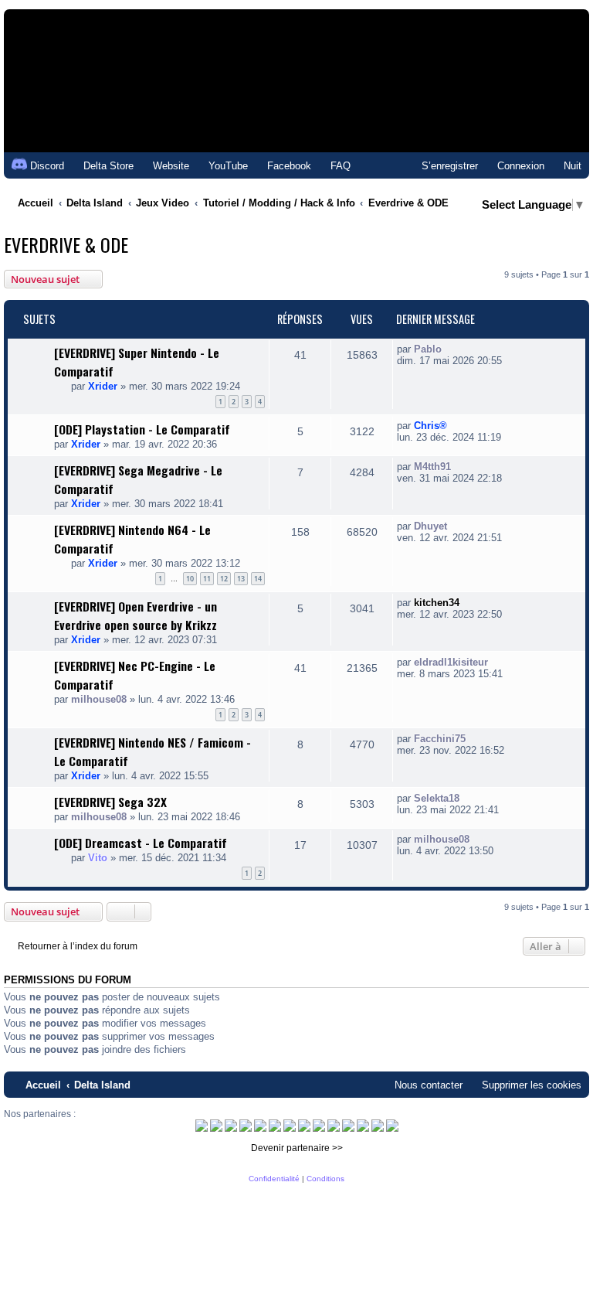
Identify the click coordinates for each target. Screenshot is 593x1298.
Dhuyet (430, 526)
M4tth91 (432, 466)
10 (190, 579)
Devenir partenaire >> (297, 1148)
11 (207, 579)
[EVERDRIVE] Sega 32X (110, 801)
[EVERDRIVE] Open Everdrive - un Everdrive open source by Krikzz (135, 615)
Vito (97, 858)
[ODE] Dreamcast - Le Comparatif (140, 842)
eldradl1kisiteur (451, 662)
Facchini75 (440, 738)
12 (224, 579)
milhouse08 (99, 699)
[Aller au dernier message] (450, 349)
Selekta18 (436, 798)
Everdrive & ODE (66, 244)
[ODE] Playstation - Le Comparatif (142, 429)
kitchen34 (436, 602)
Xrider (102, 386)
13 (241, 579)
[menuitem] (101, 166)
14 (258, 579)
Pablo (428, 349)
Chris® (430, 425)
